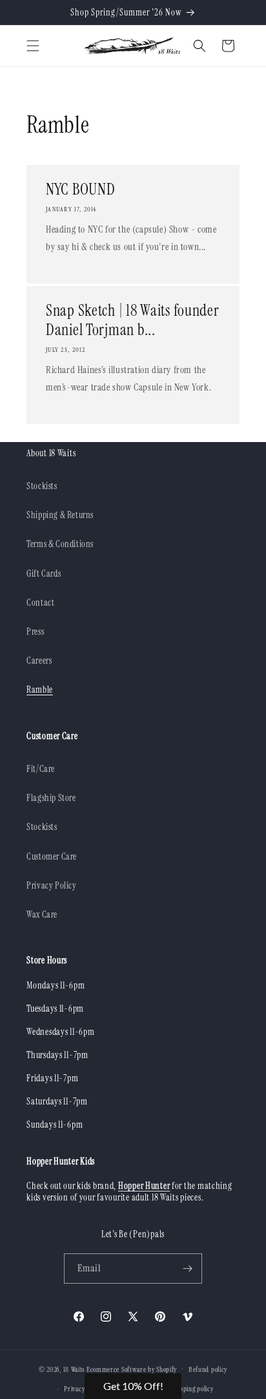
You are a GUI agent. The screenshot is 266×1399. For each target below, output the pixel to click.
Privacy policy (83, 1388)
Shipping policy (192, 1388)
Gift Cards (43, 573)
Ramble (39, 689)
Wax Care (41, 914)
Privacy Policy (51, 885)
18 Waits (74, 1368)
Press (35, 631)
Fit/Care (40, 769)
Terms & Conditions (60, 544)
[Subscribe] (187, 1268)
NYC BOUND (80, 189)
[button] (33, 46)
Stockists (41, 486)
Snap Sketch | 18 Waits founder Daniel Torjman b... (133, 320)
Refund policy (208, 1369)
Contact (40, 602)
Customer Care (51, 856)
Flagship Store (51, 798)
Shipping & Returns (60, 515)
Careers (39, 660)
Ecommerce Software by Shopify (132, 1368)
